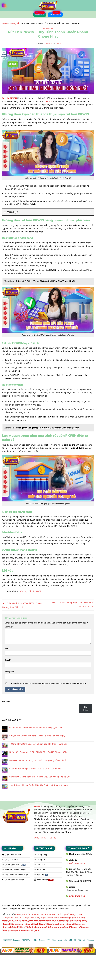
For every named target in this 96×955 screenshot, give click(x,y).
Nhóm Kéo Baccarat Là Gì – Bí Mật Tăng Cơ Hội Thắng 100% (38, 752)
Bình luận (9, 627)
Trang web (9, 672)
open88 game (21, 930)
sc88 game (33, 930)
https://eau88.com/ (55, 924)
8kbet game (8, 930)
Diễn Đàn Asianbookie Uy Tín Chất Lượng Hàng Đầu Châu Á (37, 760)
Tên (7, 648)
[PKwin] (48, 5)
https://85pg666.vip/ (35, 924)
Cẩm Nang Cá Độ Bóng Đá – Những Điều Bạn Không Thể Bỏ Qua (39, 777)
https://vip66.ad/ (10, 927)
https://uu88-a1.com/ (51, 914)
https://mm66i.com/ (67, 927)
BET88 (53, 837)
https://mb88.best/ (31, 914)
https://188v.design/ (29, 927)
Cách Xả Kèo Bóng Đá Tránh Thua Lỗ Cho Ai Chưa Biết (35, 768)
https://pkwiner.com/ (76, 863)
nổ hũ (63, 917)
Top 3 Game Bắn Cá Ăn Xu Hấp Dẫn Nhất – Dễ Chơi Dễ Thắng (38, 785)
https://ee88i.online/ (11, 917)
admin (58, 44)
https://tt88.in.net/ (75, 917)
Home (5, 23)
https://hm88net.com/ (33, 920)
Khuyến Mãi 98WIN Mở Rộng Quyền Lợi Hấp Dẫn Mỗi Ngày (37, 736)
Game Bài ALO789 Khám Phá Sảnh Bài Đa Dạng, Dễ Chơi (36, 727)
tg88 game (83, 927)
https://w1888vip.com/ (75, 920)
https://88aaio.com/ (75, 924)
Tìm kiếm (6, 701)
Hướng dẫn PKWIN (30, 591)
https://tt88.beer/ (48, 927)
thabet (18, 914)
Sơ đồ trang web (77, 896)
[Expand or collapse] (91, 212)
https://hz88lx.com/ (54, 920)
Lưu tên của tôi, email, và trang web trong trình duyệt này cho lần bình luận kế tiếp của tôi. (48, 683)
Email (8, 660)
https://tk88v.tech (30, 917)
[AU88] (24, 950)
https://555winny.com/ (13, 924)
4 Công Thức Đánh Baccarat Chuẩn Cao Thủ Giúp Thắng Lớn (38, 744)
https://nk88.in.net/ (11, 920)
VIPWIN (44, 837)
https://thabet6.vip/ (49, 917)
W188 (36, 837)
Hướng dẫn (15, 23)
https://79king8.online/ (72, 914)
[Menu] (4, 6)
